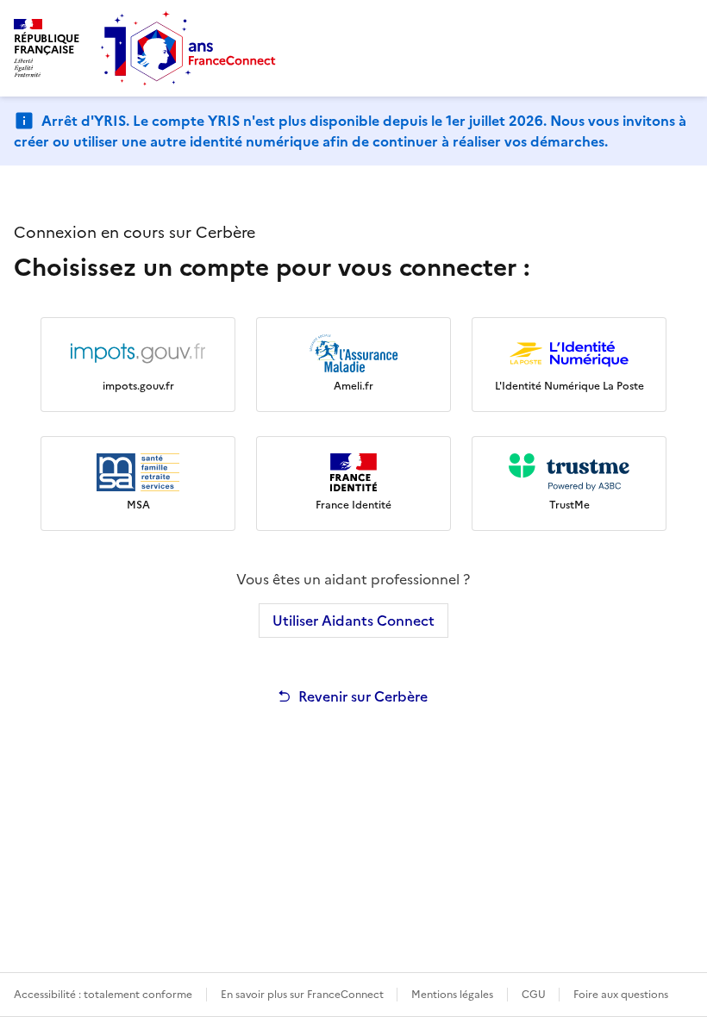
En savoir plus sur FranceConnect (303, 994)
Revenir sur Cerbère (363, 696)
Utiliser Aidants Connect (353, 620)
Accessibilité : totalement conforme (103, 994)
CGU (535, 994)
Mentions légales (452, 994)
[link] (138, 364)
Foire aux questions (620, 994)
